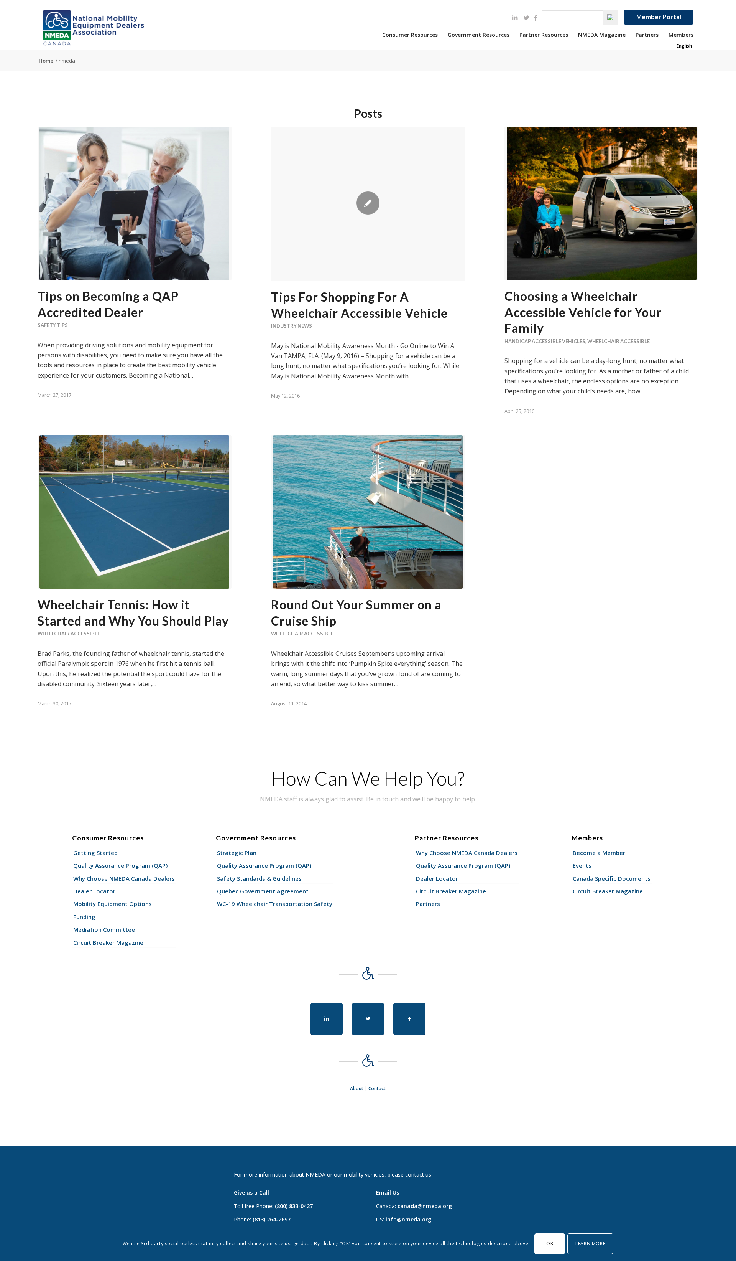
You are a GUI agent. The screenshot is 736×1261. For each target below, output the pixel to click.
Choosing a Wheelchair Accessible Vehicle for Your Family (583, 312)
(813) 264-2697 (272, 1219)
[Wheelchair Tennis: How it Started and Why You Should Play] (135, 512)
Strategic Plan (236, 853)
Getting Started (95, 853)
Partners (428, 904)
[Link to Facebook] (535, 17)
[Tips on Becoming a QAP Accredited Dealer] (135, 203)
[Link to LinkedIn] (515, 17)
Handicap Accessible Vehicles (544, 341)
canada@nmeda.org (425, 1206)
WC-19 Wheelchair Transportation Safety (274, 904)
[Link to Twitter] (526, 17)
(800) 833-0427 (294, 1206)
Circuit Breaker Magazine (108, 942)
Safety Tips (53, 325)
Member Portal (658, 17)
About (356, 1088)
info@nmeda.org (408, 1219)
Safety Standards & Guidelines (259, 878)
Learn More (590, 1243)
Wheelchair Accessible (618, 341)
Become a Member (599, 853)
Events (582, 865)
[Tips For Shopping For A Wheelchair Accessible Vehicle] (368, 204)
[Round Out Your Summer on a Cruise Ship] (368, 512)
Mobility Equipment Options (112, 904)
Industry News (291, 326)
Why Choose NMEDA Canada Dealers (124, 878)
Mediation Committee (104, 929)
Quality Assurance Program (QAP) (120, 865)
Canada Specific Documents (612, 878)
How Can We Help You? (368, 778)
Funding (84, 917)
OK (549, 1243)
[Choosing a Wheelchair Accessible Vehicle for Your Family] (601, 203)
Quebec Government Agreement (263, 891)
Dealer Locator (94, 891)
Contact (377, 1088)
